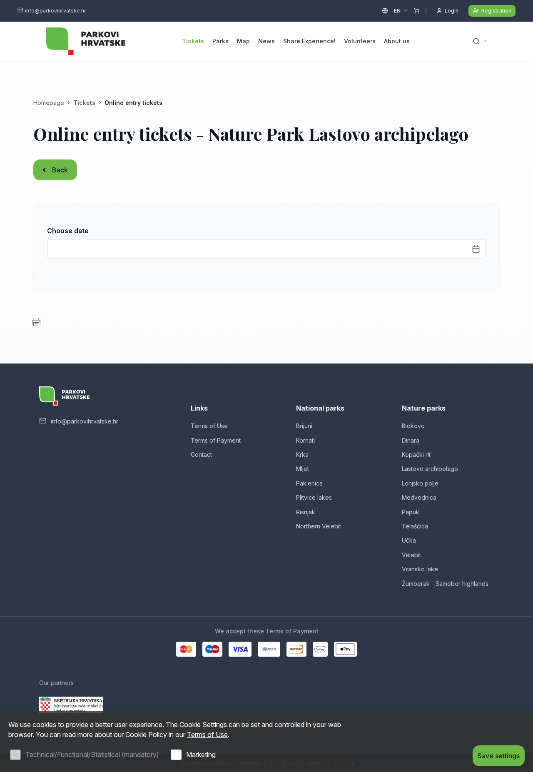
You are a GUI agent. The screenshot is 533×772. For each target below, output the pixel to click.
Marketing (201, 754)
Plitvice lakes (314, 497)
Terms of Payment (216, 440)
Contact (201, 454)
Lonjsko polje (420, 483)
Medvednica (419, 497)
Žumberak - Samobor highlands (445, 583)
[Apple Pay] (345, 649)
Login (451, 10)
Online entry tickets (133, 102)
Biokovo (413, 425)
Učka (409, 540)
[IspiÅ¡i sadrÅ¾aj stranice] (36, 322)
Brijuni (304, 425)
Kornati (305, 440)
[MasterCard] (186, 649)
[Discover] (296, 649)
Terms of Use (209, 425)
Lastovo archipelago (430, 468)
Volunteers (360, 41)
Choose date (68, 231)
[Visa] (240, 649)
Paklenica (309, 483)
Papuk (410, 511)
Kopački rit (416, 454)
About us (397, 41)
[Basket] (416, 11)
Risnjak (305, 511)
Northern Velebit (318, 526)
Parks (220, 41)
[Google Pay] (320, 649)
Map (243, 41)
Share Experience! (309, 41)
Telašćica (415, 526)
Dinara (410, 440)
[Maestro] (212, 649)
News (266, 41)
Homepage (48, 102)
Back (60, 170)
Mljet (302, 468)
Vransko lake (420, 569)
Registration (496, 10)
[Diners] (269, 649)
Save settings (499, 756)
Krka (302, 454)
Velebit (411, 554)
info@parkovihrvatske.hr (55, 10)
